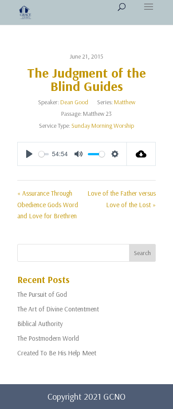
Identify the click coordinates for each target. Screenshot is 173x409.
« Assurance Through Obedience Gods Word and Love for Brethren (47, 204)
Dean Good (74, 102)
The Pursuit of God (42, 294)
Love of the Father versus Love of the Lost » (121, 199)
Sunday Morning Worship (102, 126)
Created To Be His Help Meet (56, 353)
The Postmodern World (48, 338)
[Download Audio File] (141, 154)
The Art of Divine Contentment (58, 309)
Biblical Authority (40, 323)
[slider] (44, 154)
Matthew (124, 102)
